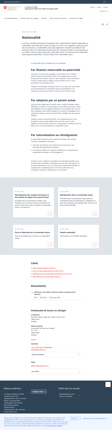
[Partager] (107, 24)
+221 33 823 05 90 (37, 347)
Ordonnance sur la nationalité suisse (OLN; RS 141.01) (52, 274)
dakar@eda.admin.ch (38, 350)
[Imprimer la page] (103, 24)
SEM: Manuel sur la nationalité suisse (46, 277)
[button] (11, 18)
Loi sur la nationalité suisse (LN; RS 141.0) (47, 271)
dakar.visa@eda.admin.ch (40, 366)
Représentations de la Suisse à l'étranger (67, 395)
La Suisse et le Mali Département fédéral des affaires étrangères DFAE (41, 8)
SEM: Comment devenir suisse (43, 268)
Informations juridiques (55, 426)
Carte (33, 339)
